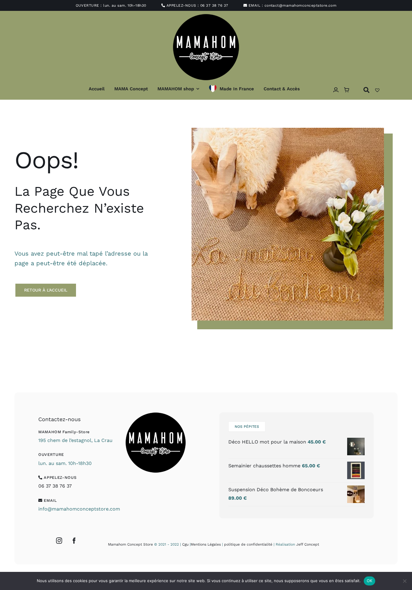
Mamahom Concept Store (130, 544)
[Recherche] (366, 90)
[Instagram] (59, 540)
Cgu (185, 544)
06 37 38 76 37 (214, 5)
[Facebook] (74, 540)
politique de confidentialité (248, 544)
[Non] (404, 581)
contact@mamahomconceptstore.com (301, 5)
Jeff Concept (307, 544)
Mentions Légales (206, 544)
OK (369, 580)
